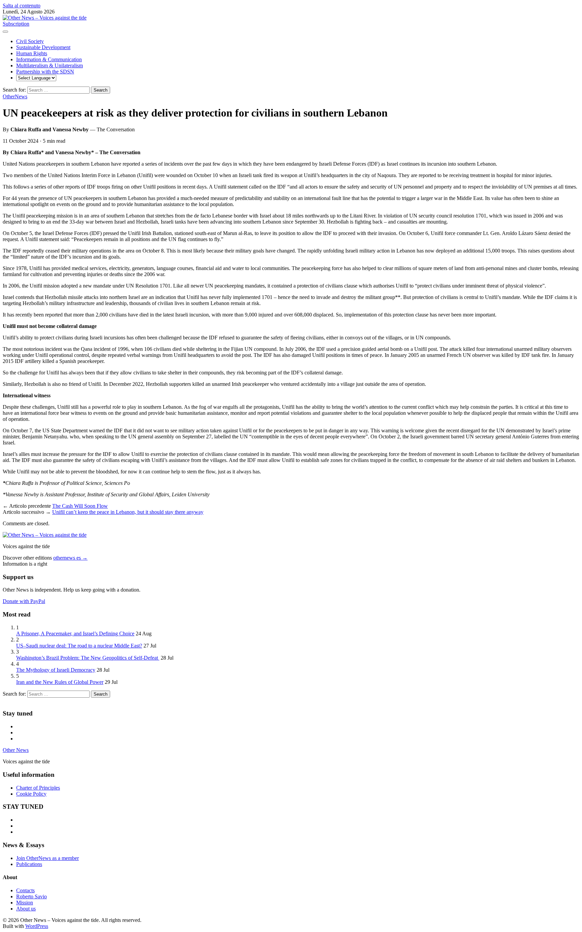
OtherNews (15, 96)
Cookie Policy (31, 794)
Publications (29, 864)
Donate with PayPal (24, 601)
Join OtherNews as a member (47, 858)
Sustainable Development (43, 47)
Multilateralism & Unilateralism (49, 65)
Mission (24, 902)
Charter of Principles (38, 788)
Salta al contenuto (21, 5)
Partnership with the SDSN (45, 71)
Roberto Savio (31, 896)
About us (26, 908)
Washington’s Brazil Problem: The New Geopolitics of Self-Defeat (87, 658)
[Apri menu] (5, 32)
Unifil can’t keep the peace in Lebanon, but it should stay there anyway (127, 512)
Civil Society (30, 41)
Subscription (16, 24)
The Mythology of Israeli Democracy (55, 670)
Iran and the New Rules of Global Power (59, 682)
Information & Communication (49, 59)
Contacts (25, 890)
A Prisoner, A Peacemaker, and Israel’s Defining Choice (75, 633)
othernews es (70, 558)
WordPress (36, 926)
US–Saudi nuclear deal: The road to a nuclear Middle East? (79, 645)
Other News (16, 750)
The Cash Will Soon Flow (80, 506)
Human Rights (31, 53)
